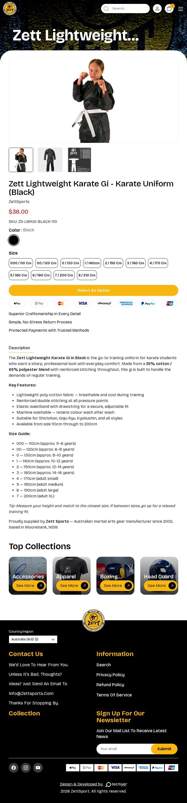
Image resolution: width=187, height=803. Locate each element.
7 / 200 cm (64, 275)
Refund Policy (110, 684)
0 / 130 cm (70, 263)
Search (103, 664)
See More (25, 585)
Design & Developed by (81, 784)
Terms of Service (114, 695)
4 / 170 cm (158, 263)
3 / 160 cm (135, 263)
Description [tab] (19, 347)
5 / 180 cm (18, 275)
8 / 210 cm (86, 275)
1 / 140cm (92, 263)
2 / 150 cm (113, 263)
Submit (164, 749)
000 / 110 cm (20, 263)
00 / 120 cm (46, 263)
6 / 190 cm (41, 275)
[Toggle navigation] (181, 9)
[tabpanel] (93, 442)
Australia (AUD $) (24, 639)
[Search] (106, 8)
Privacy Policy (110, 674)
